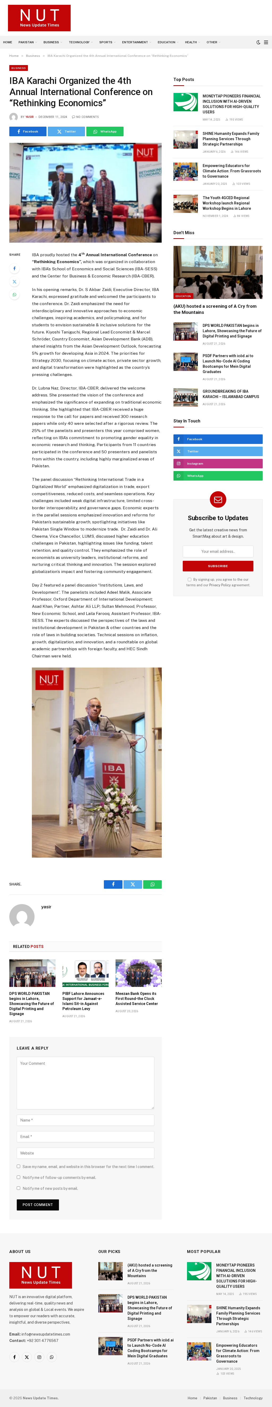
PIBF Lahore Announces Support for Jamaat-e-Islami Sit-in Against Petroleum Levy (83, 1001)
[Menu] (266, 42)
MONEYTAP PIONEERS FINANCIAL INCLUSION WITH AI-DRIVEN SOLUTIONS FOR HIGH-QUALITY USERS (232, 104)
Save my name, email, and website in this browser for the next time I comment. (88, 1167)
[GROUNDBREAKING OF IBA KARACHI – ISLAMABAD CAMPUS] (185, 397)
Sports (105, 42)
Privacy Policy (220, 585)
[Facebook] (14, 268)
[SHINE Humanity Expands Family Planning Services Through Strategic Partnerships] (185, 139)
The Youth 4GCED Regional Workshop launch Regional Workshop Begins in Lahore (227, 203)
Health (191, 42)
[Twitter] (14, 281)
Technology (79, 42)
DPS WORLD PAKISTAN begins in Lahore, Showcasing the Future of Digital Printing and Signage (31, 1003)
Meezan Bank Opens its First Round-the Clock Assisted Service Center (137, 998)
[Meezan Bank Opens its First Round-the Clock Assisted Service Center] (139, 973)
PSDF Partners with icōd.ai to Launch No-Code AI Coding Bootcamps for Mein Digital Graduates (228, 364)
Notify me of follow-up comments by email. (59, 1177)
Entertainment (135, 42)
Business (51, 42)
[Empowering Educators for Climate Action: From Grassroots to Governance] (185, 171)
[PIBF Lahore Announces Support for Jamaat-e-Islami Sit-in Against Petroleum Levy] (85, 973)
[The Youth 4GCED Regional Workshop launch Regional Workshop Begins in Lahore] (185, 204)
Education (166, 42)
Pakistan (26, 42)
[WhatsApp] (14, 294)
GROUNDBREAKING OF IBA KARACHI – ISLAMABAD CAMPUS (231, 394)
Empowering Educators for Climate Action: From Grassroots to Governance (232, 171)
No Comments (87, 117)
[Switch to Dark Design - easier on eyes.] (258, 42)
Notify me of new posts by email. (50, 1188)
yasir (30, 117)
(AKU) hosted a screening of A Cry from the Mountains (215, 309)
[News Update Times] (39, 18)
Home (7, 42)
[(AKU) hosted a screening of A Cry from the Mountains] (218, 272)
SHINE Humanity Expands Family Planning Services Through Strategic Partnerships (231, 138)
